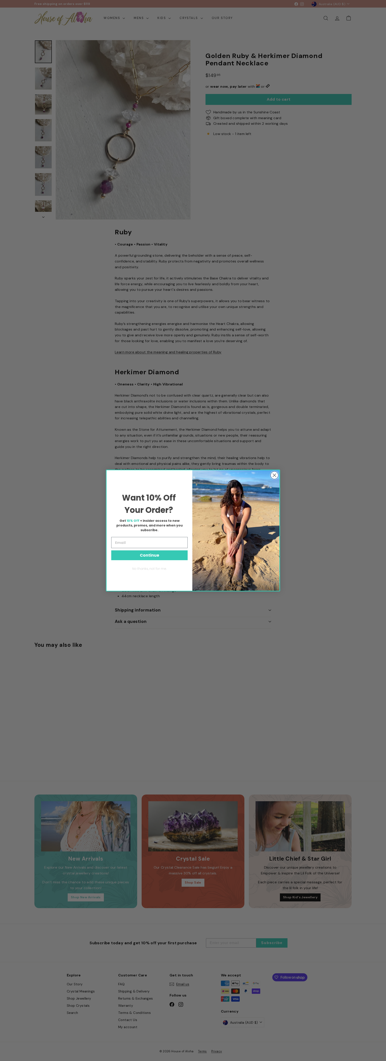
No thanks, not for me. (149, 569)
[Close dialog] (274, 475)
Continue (149, 555)
